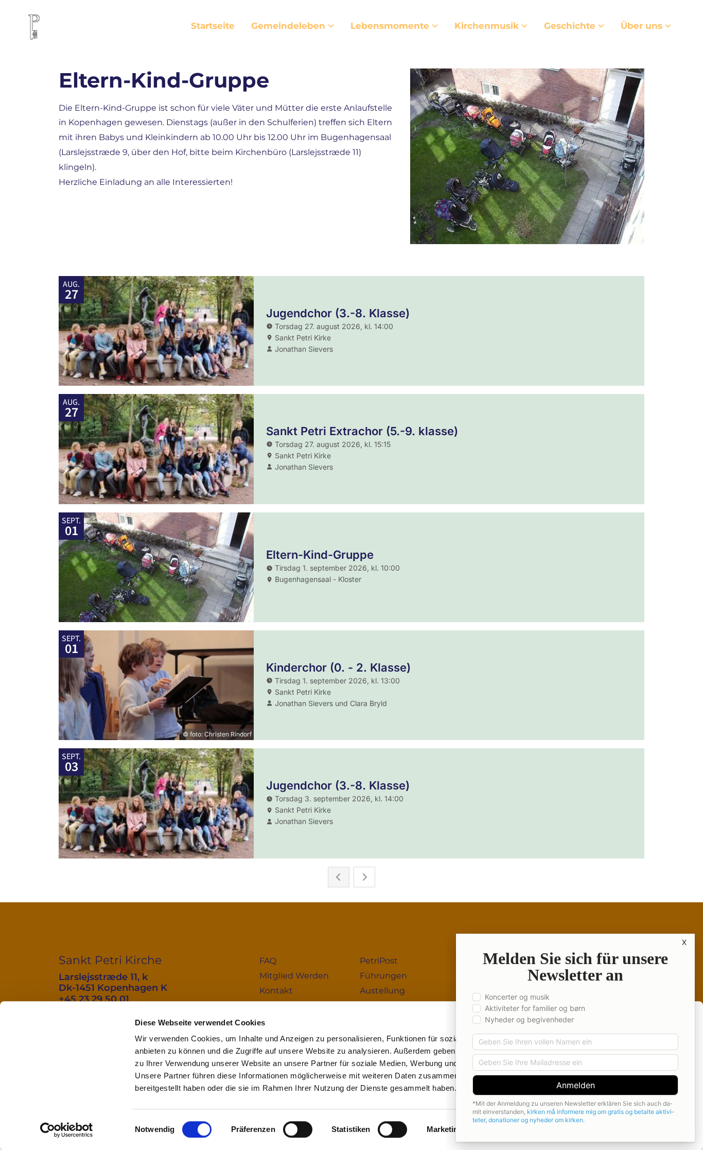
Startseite (213, 26)
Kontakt (276, 990)
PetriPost (379, 961)
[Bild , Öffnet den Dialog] (527, 156)
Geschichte (569, 26)
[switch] (297, 1129)
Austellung (382, 990)
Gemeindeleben (288, 26)
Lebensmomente (389, 26)
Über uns (641, 26)
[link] (292, 26)
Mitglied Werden (294, 976)
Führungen (383, 976)
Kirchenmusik (486, 26)
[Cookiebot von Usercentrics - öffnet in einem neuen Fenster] (67, 1130)
